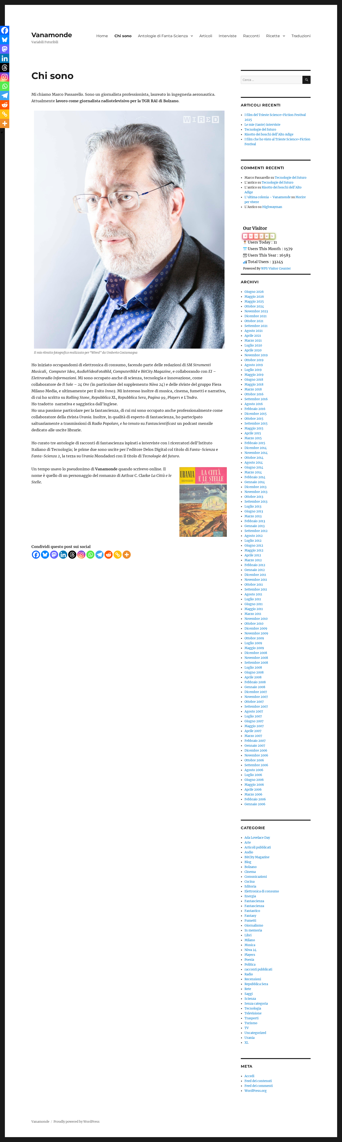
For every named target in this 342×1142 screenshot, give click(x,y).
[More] (127, 555)
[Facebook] (36, 555)
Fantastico (252, 911)
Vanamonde (51, 35)
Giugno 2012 (254, 546)
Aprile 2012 (253, 555)
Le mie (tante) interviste (262, 125)
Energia (250, 896)
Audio (249, 852)
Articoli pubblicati (258, 847)
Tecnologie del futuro (260, 130)
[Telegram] (99, 555)
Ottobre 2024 (254, 306)
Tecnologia (253, 1008)
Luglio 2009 (253, 643)
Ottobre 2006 (254, 760)
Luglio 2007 (253, 716)
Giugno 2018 (254, 380)
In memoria (253, 930)
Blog (248, 862)
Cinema (250, 872)
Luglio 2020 (253, 345)
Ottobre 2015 (254, 419)
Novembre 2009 (256, 633)
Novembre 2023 (256, 311)
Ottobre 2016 (254, 394)
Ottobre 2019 (254, 360)
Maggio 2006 (254, 785)
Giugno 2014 (254, 467)
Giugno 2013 (254, 511)
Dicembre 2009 (256, 628)
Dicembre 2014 (256, 448)
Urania (250, 1038)
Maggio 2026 (254, 297)
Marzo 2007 (253, 736)
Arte (248, 843)
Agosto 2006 (254, 770)
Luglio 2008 (253, 668)
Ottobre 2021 (254, 321)
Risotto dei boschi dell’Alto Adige (269, 134)
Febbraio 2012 (255, 565)
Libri (248, 935)
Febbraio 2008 (255, 682)
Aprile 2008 (253, 677)
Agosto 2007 (254, 711)
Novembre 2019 (256, 355)
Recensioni (253, 979)
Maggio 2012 (254, 550)
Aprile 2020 (253, 350)
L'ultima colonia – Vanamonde (268, 197)
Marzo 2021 (253, 341)
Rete (248, 989)
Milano (250, 940)
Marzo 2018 (253, 389)
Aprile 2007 (253, 731)
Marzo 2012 (253, 560)
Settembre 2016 (256, 399)
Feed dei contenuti (258, 1081)
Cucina (250, 882)
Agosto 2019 (254, 365)
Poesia (249, 960)
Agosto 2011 (253, 594)
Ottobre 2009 (254, 638)
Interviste (228, 36)
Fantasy (250, 916)
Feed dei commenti (259, 1086)
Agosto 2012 (254, 536)
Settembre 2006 (256, 765)
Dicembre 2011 (255, 575)
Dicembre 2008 (256, 653)
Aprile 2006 (253, 790)
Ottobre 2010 (254, 624)
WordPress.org (256, 1091)
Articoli (205, 36)
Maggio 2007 (254, 726)
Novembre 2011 (256, 580)
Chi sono (122, 36)
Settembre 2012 (256, 531)
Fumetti (250, 921)
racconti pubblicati (258, 969)
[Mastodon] (54, 555)
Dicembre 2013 (255, 487)
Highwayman (272, 207)
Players (250, 955)
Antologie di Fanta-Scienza (163, 36)
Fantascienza (254, 901)
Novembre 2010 (256, 619)
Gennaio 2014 (255, 482)
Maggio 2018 (254, 384)
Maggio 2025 (254, 302)
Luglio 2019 (253, 370)
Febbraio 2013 (255, 521)
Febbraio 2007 (255, 741)
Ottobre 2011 (254, 585)
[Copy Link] (118, 555)
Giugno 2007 (254, 721)
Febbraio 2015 (255, 443)
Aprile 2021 (253, 336)
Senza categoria (256, 1004)
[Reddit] (108, 555)
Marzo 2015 (253, 438)
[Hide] (2, 132)
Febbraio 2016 (255, 409)
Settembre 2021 (256, 326)
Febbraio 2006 (255, 799)
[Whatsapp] (90, 555)
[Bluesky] (45, 555)
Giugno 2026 (254, 292)
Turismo (251, 1023)
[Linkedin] (63, 555)
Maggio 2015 (254, 428)
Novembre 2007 (256, 697)
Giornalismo (254, 925)
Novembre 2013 (256, 492)
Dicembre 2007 (256, 692)
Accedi (249, 1076)
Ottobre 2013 (254, 497)
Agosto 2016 (254, 404)
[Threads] (72, 555)
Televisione (253, 1013)
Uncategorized (255, 1033)
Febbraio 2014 (255, 477)
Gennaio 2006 (255, 804)
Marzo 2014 (253, 472)
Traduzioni (301, 36)
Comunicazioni (256, 877)
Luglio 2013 (253, 506)
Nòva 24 (250, 950)
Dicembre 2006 (256, 751)
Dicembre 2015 (256, 414)
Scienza (250, 999)
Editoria (250, 886)
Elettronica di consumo (262, 891)
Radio (249, 974)
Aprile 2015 (253, 433)
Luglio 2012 (253, 541)
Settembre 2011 (256, 589)
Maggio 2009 (254, 648)
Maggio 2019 (254, 375)
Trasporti (251, 1018)
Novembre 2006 (256, 755)
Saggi (249, 994)
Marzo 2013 (253, 516)
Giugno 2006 (254, 780)
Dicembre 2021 (256, 316)
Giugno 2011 (254, 604)
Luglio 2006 (253, 775)
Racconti (251, 36)
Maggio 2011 (254, 609)
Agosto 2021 (254, 331)
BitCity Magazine (257, 857)
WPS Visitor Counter (276, 268)
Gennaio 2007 (255, 746)
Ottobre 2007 (254, 702)
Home (102, 36)
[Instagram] (81, 555)
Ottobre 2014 (254, 458)
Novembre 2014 (256, 453)
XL (246, 1043)
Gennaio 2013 (255, 526)
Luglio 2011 (253, 599)
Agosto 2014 (254, 463)
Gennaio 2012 (255, 570)
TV (247, 1028)
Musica (250, 945)
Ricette (273, 36)
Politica (250, 965)
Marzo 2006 (253, 794)
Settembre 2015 (256, 424)
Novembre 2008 (256, 658)
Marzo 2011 (253, 614)
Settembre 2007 (256, 707)
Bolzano (251, 867)
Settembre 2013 (256, 502)
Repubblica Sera (256, 984)
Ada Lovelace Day (257, 838)
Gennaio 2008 (255, 687)
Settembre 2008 (256, 663)
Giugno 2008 (254, 672)
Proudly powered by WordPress (77, 1122)
